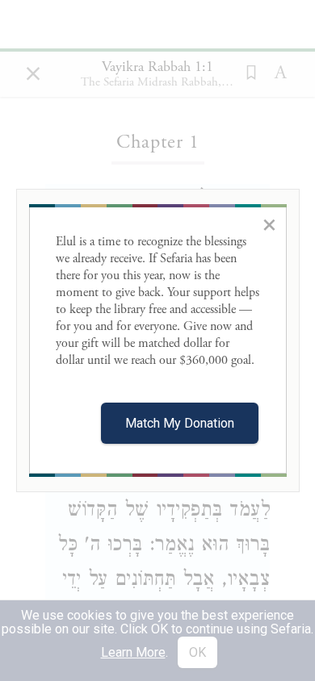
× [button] (269, 224)
